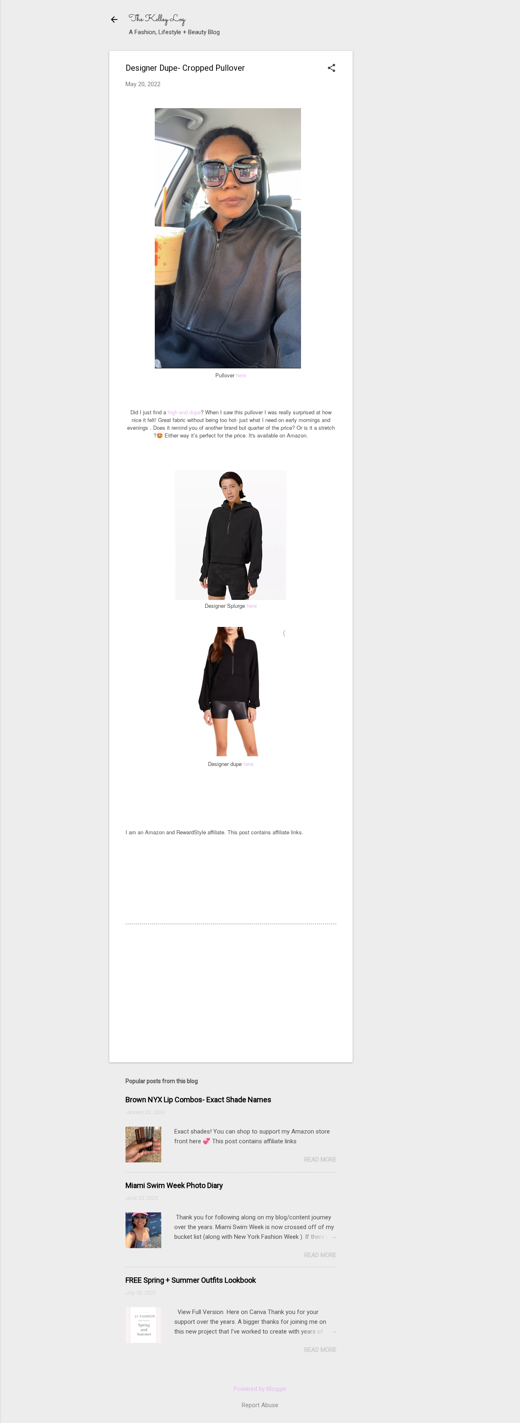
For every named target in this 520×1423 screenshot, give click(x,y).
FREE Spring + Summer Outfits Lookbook (191, 1280)
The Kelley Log (157, 19)
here (241, 375)
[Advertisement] (420, 101)
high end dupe (184, 412)
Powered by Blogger (260, 1389)
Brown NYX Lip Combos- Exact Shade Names (198, 1099)
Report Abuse (260, 1405)
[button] (331, 68)
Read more (320, 1159)
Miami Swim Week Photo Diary (174, 1185)
